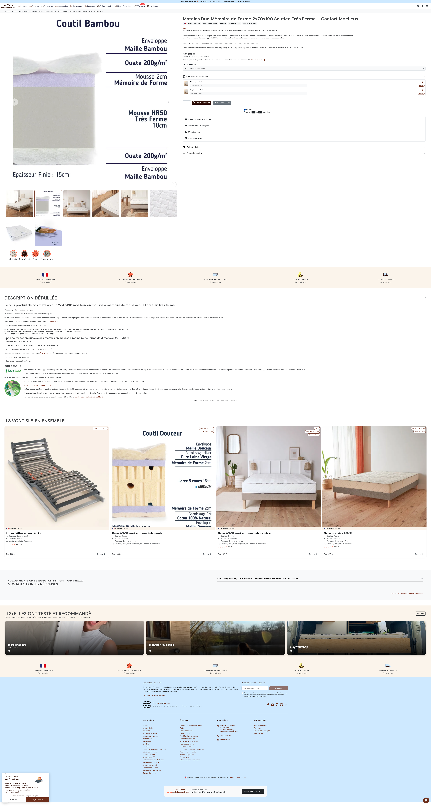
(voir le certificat (46, 353)
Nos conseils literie (187, 731)
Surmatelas (147, 741)
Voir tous (420, 613)
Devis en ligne (185, 733)
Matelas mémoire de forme (153, 760)
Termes (166, 703)
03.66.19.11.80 (225, 736)
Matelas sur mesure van (152, 770)
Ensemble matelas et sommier (154, 749)
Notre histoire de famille (189, 741)
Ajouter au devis (222, 102)
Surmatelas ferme (150, 773)
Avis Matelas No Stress (189, 736)
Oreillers (146, 744)
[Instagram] (281, 704)
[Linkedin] (286, 704)
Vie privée (157, 703)
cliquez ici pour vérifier (237, 777)
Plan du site (184, 757)
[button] (418, 6)
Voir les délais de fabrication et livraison (90, 397)
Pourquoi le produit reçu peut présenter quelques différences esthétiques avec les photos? (257, 578)
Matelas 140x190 (149, 754)
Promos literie (148, 739)
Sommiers (147, 731)
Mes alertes (258, 733)
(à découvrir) (52, 321)
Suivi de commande (261, 725)
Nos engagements (187, 744)
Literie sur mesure (150, 752)
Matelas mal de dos (150, 768)
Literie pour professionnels (190, 760)
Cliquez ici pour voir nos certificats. (37, 385)
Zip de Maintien (189, 64)
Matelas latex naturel (151, 762)
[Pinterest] (277, 704)
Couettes (146, 747)
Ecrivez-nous (225, 739)
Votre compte (260, 720)
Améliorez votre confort (195, 76)
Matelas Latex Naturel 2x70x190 (338, 533)
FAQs (182, 728)
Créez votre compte (262, 731)
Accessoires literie (150, 733)
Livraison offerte (186, 747)
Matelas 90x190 (149, 757)
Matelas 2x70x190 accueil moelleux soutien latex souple (137, 533)
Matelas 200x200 (150, 765)
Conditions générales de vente (192, 749)
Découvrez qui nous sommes (154, 695)
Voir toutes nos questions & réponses (407, 594)
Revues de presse (187, 754)
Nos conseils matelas (188, 739)
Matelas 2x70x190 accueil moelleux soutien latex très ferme (244, 533)
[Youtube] (272, 704)
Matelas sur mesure (150, 736)
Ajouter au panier (201, 102)
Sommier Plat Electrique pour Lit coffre (23, 533)
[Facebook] (268, 704)
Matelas (146, 725)
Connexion (258, 728)
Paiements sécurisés (188, 752)
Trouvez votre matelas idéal (191, 725)
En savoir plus (258, 60)
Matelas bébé (148, 728)
